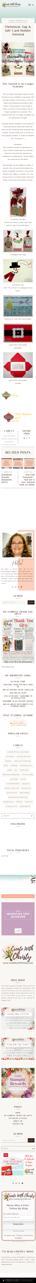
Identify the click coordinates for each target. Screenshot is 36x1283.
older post (28, 472)
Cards (6, 765)
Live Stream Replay (13, 783)
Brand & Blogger (13, 1281)
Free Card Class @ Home (11, 774)
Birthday (8, 761)
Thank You (28, 801)
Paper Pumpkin (24, 792)
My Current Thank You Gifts (18, 1116)
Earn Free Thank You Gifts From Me (18, 686)
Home (18, 1113)
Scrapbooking (9, 801)
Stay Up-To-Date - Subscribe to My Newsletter (18, 697)
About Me (18, 1121)
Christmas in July (26, 765)
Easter (9, 770)
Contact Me (18, 1124)
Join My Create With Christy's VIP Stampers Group (18, 705)
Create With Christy (13, 1279)
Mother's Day (26, 788)
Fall (15, 770)
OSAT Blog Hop (12, 792)
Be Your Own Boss (23, 756)
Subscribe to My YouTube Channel (18, 701)
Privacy (23, 1241)
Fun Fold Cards (27, 774)
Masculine (25, 783)
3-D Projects (10, 756)
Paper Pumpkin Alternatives (18, 797)
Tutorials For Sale (9, 444)
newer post (7, 472)
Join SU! (23, 779)
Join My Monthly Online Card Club (18, 690)
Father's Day (24, 770)
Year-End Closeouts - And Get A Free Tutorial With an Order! (27, 480)
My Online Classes (18, 1118)
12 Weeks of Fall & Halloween (18, 752)
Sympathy (19, 801)
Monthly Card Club (12, 788)
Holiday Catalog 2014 (9, 438)
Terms (17, 1241)
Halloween (14, 779)
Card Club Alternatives (22, 761)
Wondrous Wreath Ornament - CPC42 (7, 479)
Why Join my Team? (18, 693)
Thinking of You (11, 806)
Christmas (11, 436)
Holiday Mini (9, 441)
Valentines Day (25, 806)
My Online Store (18, 682)
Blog (5, 436)
